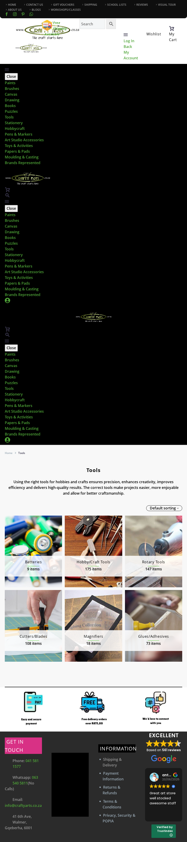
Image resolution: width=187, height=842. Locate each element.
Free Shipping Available (55, 28)
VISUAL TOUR (167, 5)
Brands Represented (22, 162)
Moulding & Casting (22, 157)
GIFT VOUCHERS (63, 5)
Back (128, 46)
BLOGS (36, 10)
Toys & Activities (19, 145)
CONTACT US (34, 5)
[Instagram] (15, 14)
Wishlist (153, 34)
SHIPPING (90, 5)
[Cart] (171, 28)
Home (9, 453)
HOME (12, 5)
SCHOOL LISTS (116, 5)
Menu (126, 34)
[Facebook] (6, 14)
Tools (9, 117)
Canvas (11, 94)
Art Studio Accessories (24, 139)
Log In (129, 40)
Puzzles (11, 111)
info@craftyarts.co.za (23, 805)
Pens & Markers (18, 134)
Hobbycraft (15, 128)
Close (11, 76)
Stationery (14, 122)
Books (10, 105)
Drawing (12, 99)
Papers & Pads (17, 151)
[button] (7, 195)
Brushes (12, 88)
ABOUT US (15, 10)
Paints (10, 82)
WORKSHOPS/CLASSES (66, 10)
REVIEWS (142, 5)
